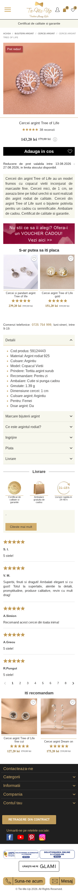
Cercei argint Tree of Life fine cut (19, 740)
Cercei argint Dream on (58, 741)
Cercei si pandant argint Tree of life (21, 294)
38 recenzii (47, 129)
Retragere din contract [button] (29, 819)
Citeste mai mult (21, 526)
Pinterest (31, 837)
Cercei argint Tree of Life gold (57, 294)
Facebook (9, 837)
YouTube (20, 837)
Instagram (42, 837)
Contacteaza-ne (18, 769)
